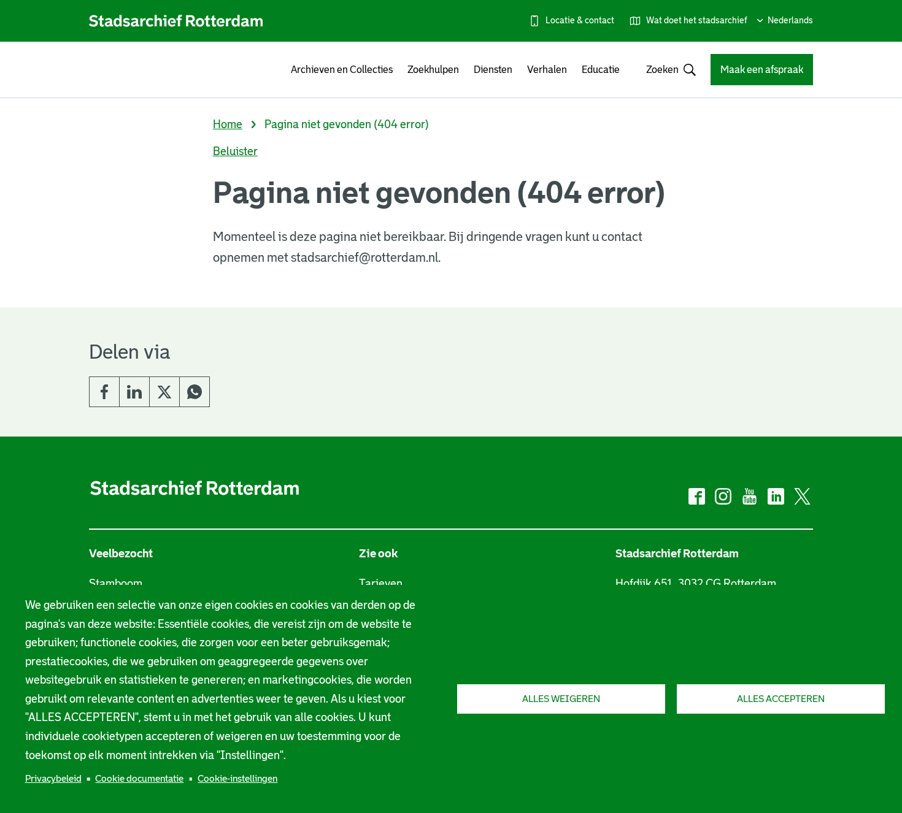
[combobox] (665, 69)
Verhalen (547, 69)
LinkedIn (134, 391)
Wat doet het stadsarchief (696, 20)
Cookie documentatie (139, 778)
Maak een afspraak (761, 69)
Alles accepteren (781, 698)
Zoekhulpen (433, 69)
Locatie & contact (579, 20)
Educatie (601, 69)
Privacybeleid (53, 778)
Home (227, 124)
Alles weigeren (561, 698)
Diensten (493, 69)
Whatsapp (194, 391)
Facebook (104, 391)
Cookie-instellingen (237, 778)
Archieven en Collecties (342, 69)
